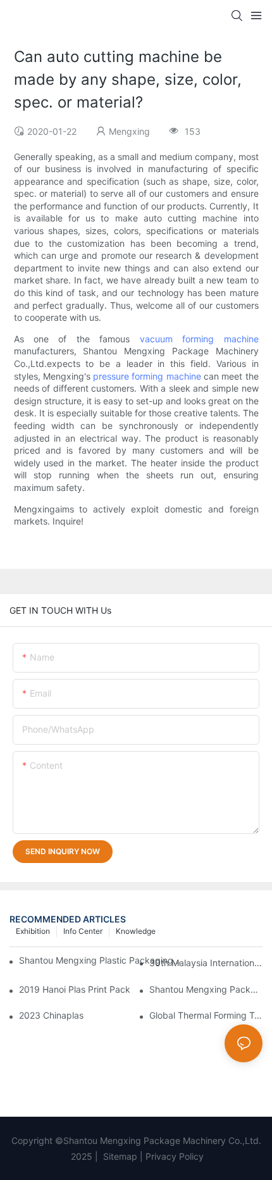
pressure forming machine (147, 376)
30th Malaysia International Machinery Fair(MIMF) (206, 962)
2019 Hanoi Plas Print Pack (74, 989)
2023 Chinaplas (51, 1015)
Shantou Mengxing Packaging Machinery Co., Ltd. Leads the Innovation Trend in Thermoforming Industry (206, 989)
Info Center (82, 931)
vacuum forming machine (199, 338)
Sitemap (119, 1156)
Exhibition (33, 931)
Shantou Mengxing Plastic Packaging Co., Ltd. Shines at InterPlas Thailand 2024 (100, 960)
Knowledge (136, 931)
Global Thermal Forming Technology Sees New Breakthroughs (206, 1015)
